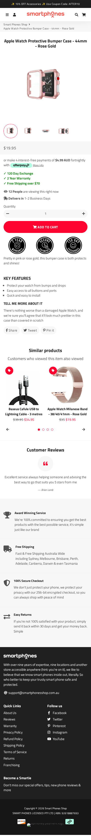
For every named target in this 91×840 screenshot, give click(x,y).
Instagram (59, 732)
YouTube (58, 739)
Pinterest (59, 726)
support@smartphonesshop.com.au (33, 692)
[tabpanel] (24, 393)
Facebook (59, 712)
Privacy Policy (13, 732)
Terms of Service (15, 752)
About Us (10, 712)
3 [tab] (48, 430)
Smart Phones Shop (15, 25)
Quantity (9, 206)
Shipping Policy (14, 745)
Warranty (10, 726)
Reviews (9, 719)
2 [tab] (43, 430)
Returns (9, 758)
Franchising (12, 765)
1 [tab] (39, 430)
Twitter (57, 719)
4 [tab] (52, 430)
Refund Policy (13, 739)
